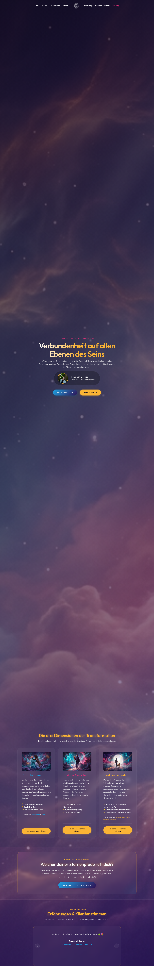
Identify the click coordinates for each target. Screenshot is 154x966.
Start (36, 6)
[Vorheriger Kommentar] (37, 946)
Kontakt (107, 6)
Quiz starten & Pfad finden (77, 885)
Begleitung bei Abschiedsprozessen (118, 812)
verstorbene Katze (109, 820)
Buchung (116, 6)
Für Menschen (55, 6)
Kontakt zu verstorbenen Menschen (118, 810)
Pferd (43, 815)
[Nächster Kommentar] (116, 946)
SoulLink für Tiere (30, 807)
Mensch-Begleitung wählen (77, 830)
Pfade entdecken (65, 392)
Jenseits (66, 6)
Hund (33, 815)
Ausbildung (88, 6)
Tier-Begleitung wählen (36, 831)
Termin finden (90, 392)
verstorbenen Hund (122, 817)
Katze (38, 815)
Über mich (98, 6)
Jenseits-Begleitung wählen (118, 830)
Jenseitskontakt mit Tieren (33, 810)
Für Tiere (44, 6)
